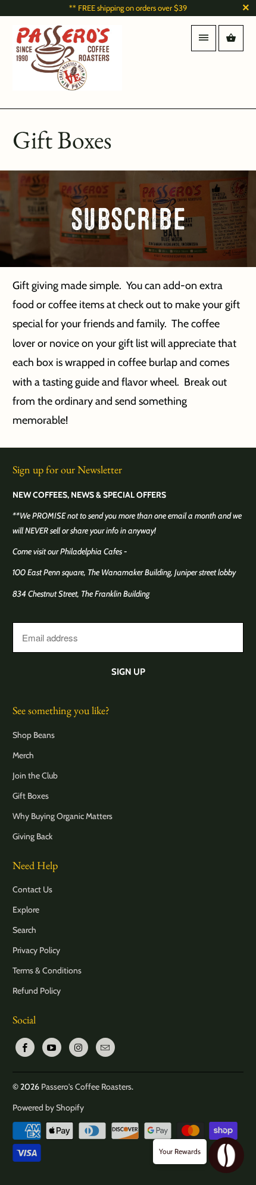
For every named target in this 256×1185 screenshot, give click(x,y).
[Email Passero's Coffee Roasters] (105, 1047)
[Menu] (203, 38)
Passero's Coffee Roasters (86, 1086)
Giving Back (32, 836)
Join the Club (35, 775)
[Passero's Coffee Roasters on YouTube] (51, 1047)
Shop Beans (34, 735)
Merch (23, 755)
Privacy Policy (36, 950)
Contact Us (32, 889)
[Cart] (230, 38)
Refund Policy (37, 990)
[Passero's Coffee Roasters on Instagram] (78, 1047)
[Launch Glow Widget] (226, 1155)
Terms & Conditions (47, 970)
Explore (26, 909)
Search (24, 930)
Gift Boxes (31, 795)
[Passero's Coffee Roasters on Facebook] (25, 1047)
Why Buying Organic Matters (63, 816)
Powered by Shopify (48, 1107)
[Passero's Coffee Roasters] (67, 62)
